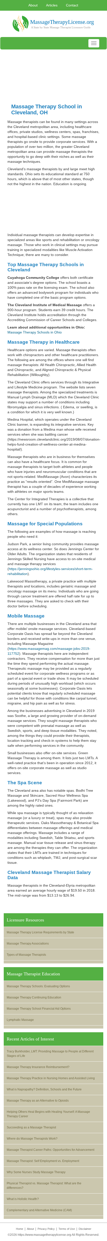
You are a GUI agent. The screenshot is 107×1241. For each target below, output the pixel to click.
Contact (72, 5)
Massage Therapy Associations (28, 943)
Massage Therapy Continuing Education (34, 997)
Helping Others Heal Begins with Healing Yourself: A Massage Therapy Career (48, 1114)
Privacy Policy (46, 1228)
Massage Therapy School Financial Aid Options (39, 1008)
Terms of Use (66, 1228)
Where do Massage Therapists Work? (32, 1138)
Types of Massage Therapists (26, 954)
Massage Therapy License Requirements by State (40, 932)
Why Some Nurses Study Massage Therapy (36, 1172)
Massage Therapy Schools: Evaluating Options (38, 986)
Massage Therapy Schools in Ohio (34, 332)
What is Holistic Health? (23, 1199)
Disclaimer (85, 1228)
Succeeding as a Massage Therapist (31, 1127)
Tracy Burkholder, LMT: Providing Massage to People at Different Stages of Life (50, 1054)
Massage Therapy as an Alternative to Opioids (38, 1100)
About (33, 5)
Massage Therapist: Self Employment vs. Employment (43, 1161)
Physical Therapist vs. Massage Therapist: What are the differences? (44, 1186)
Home (19, 1228)
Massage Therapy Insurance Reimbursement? (38, 1067)
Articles (51, 5)
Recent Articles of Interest (30, 1038)
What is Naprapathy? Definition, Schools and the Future (44, 1089)
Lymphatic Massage (20, 1020)
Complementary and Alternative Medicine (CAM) (39, 1210)
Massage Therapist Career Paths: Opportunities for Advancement (50, 1150)
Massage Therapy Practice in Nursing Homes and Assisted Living (51, 1078)
